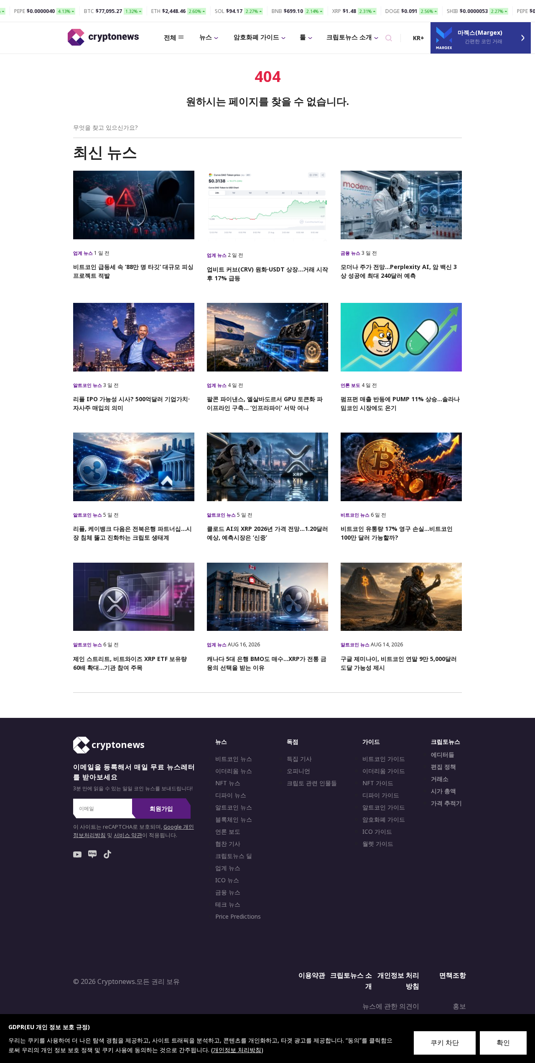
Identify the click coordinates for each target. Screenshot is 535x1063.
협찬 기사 (227, 843)
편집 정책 (443, 766)
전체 (170, 37)
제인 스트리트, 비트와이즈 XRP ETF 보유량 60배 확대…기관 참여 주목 (130, 663)
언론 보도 (351, 385)
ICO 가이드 (377, 831)
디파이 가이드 (380, 795)
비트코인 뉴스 (356, 515)
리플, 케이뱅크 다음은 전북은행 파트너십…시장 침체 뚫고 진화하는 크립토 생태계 (132, 533)
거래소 (439, 779)
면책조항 (452, 975)
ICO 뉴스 (227, 880)
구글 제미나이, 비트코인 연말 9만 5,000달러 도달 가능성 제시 (399, 663)
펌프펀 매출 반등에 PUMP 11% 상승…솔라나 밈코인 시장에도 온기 (400, 403)
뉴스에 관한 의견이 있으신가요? (390, 1012)
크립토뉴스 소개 (349, 37)
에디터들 (442, 754)
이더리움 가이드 (383, 771)
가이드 (371, 741)
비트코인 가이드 (383, 759)
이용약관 (311, 975)
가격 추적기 (446, 803)
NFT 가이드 (377, 783)
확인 (503, 1042)
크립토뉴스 (445, 741)
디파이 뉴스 (230, 795)
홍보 (459, 1006)
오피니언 (298, 771)
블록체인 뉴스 (233, 819)
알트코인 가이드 (383, 807)
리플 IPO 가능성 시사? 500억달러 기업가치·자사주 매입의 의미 (131, 403)
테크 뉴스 (227, 904)
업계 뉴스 (83, 253)
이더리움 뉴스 (233, 771)
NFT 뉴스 (227, 783)
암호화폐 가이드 (256, 37)
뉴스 (205, 37)
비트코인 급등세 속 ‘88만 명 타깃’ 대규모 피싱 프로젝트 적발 (133, 271)
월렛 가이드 (377, 843)
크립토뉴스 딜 (233, 856)
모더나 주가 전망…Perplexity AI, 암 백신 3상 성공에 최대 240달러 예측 (399, 271)
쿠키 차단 (445, 1042)
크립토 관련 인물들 (312, 783)
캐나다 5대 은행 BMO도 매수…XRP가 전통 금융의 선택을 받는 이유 (266, 663)
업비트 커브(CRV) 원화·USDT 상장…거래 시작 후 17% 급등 (267, 273)
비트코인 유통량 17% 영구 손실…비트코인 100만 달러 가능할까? (397, 533)
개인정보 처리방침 (398, 981)
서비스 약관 (128, 835)
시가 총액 (443, 791)
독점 (292, 741)
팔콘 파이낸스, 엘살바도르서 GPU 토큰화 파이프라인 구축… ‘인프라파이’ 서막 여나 (265, 403)
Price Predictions (238, 916)
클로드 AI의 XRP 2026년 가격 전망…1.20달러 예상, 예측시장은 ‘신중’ (267, 533)
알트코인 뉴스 (88, 385)
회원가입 (161, 808)
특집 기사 (299, 759)
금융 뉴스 (351, 253)
